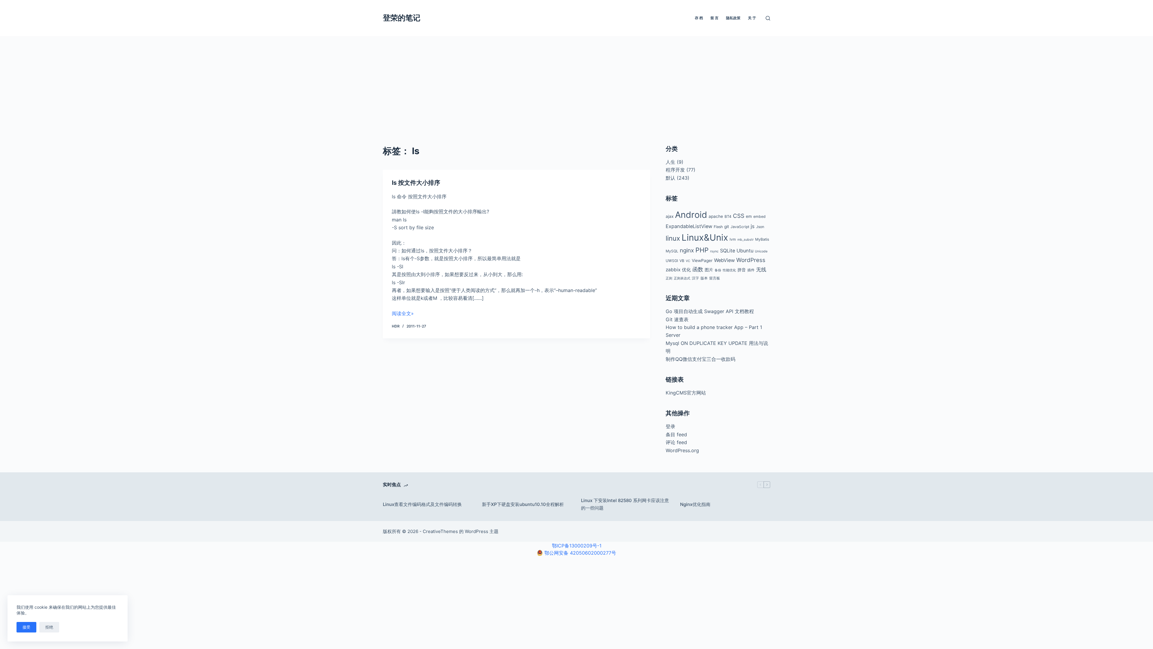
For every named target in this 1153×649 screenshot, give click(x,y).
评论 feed (676, 442)
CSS (738, 215)
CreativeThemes (440, 531)
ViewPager (702, 260)
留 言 (714, 18)
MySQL (672, 251)
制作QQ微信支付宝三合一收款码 (700, 359)
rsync (714, 251)
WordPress (750, 260)
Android (691, 214)
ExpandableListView (689, 226)
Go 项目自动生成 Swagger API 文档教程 (710, 311)
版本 (704, 278)
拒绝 (49, 627)
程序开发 (675, 170)
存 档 (699, 18)
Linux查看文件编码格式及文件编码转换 (422, 504)
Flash (718, 226)
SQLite (727, 251)
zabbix (673, 270)
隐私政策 (733, 18)
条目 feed (676, 434)
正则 (669, 278)
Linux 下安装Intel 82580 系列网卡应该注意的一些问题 (625, 504)
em (749, 216)
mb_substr (745, 240)
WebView (724, 260)
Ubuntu (745, 251)
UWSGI (672, 260)
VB (681, 260)
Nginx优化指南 (695, 504)
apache (716, 216)
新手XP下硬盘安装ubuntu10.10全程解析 (523, 504)
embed (759, 216)
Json (760, 226)
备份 (718, 270)
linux (673, 238)
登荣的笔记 (401, 17)
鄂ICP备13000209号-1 (576, 546)
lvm (733, 239)
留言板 (714, 278)
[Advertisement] (576, 81)
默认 (670, 178)
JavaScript (740, 226)
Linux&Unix (705, 237)
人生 (670, 162)
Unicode (761, 251)
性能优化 (729, 270)
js (753, 226)
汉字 (695, 278)
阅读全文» (403, 313)
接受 (26, 627)
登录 (670, 426)
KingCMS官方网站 (686, 393)
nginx (687, 250)
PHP (702, 250)
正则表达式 (682, 278)
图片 (709, 269)
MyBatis (762, 239)
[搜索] (768, 18)
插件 (751, 270)
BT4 (728, 216)
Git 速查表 (677, 319)
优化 (686, 270)
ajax (669, 216)
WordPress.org (682, 450)
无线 (761, 270)
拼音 (741, 269)
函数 (697, 269)
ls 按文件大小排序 (416, 182)
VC (688, 261)
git (726, 226)
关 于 (752, 18)
